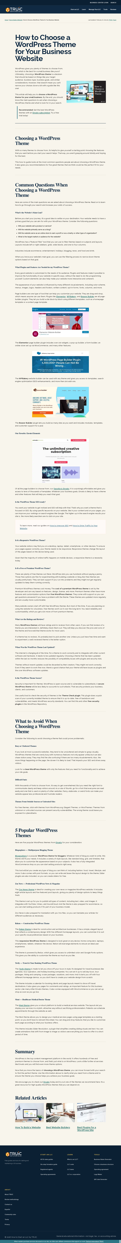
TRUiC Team (112, 20)
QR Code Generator (100, 1179)
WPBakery (71, 296)
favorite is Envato (61, 489)
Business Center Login (99, 2)
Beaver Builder (87, 296)
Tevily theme (25, 969)
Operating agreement (101, 1169)
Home (6, 20)
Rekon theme (25, 929)
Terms (7, 1219)
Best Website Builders (58, 1127)
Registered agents (46, 1169)
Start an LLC (75, 9)
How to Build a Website (15, 20)
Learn (84, 9)
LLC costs (70, 1164)
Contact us (8, 1204)
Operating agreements (48, 1174)
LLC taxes (70, 1169)
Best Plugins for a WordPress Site (86, 1128)
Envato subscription (41, 113)
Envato (59, 842)
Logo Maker (98, 1174)
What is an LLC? (72, 1159)
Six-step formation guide (48, 1164)
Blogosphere (21, 856)
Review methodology (12, 1199)
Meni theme (24, 1005)
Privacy (7, 1224)
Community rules (10, 1214)
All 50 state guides (46, 1159)
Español (7, 1209)
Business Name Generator (103, 1159)
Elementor (61, 296)
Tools (105, 9)
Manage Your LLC (95, 9)
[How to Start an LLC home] (14, 9)
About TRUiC (9, 1194)
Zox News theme (26, 889)
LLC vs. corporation (73, 1174)
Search (113, 2)
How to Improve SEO (59, 526)
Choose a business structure (104, 1164)
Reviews (113, 9)
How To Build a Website (28, 1127)
